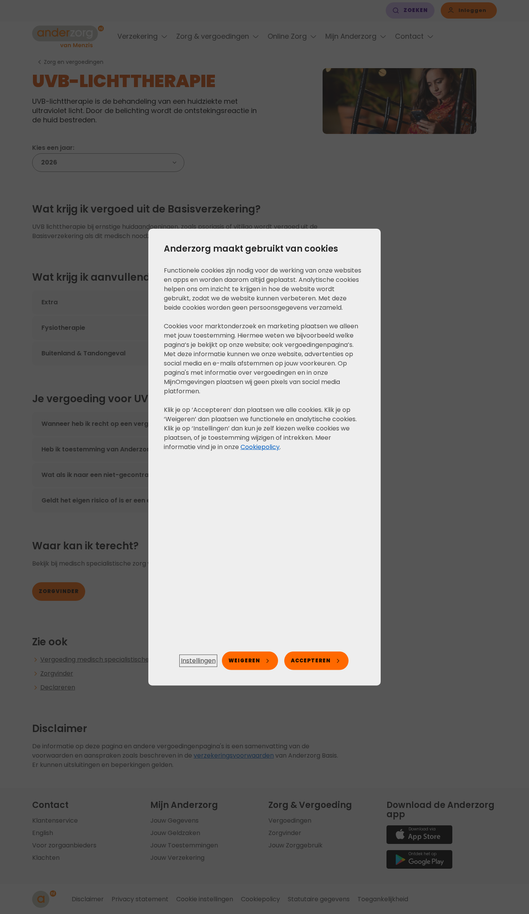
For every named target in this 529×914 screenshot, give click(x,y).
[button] (198, 660)
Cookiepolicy (260, 446)
